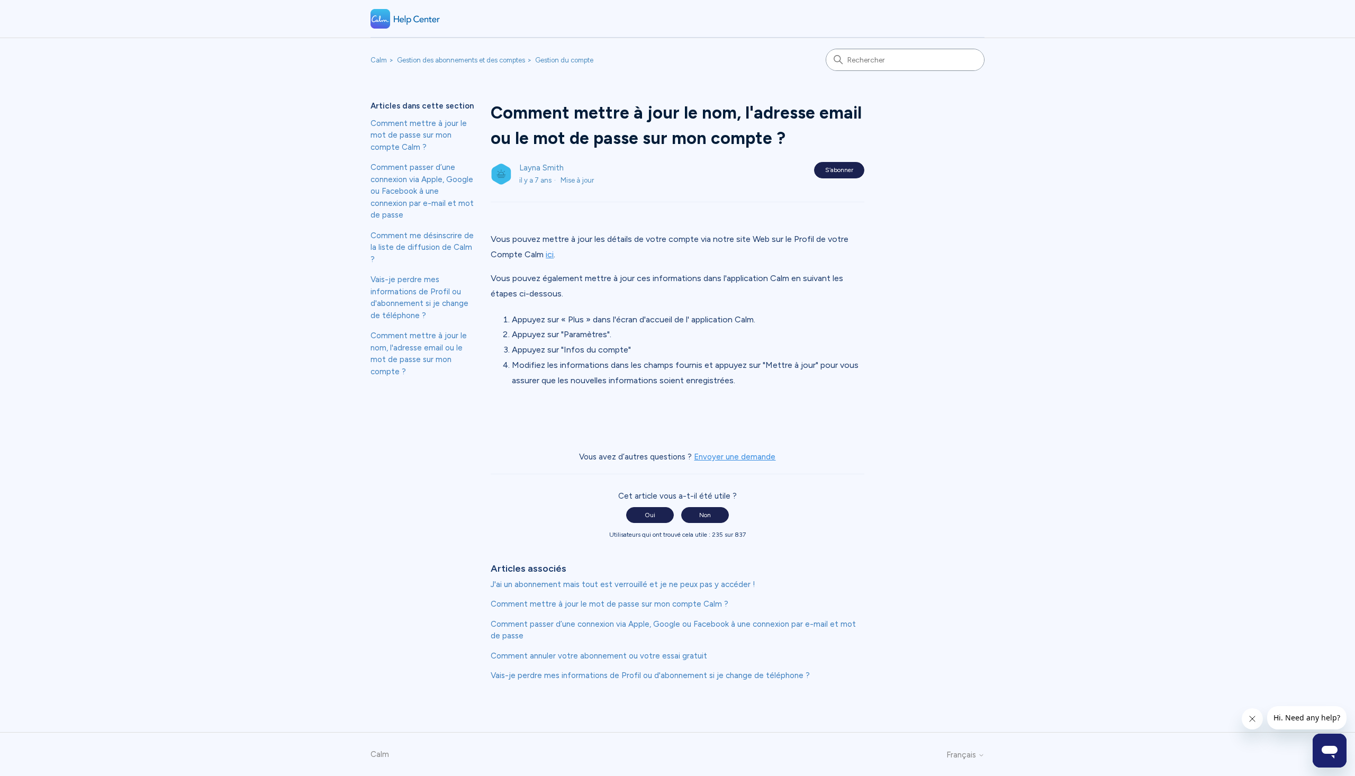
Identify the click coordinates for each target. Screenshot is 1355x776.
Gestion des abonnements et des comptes (461, 60)
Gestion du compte (564, 60)
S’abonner (839, 170)
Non (705, 515)
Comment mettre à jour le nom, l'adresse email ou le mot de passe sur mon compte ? (419, 353)
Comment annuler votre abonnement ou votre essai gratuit (599, 656)
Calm (379, 60)
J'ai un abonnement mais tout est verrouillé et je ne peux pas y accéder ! (623, 584)
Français (962, 755)
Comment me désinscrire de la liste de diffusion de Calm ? (422, 247)
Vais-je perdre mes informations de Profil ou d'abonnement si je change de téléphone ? (419, 297)
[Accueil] (405, 19)
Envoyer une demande (734, 457)
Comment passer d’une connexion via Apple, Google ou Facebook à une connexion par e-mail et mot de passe (422, 191)
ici (550, 254)
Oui (650, 515)
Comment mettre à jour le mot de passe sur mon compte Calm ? (419, 135)
